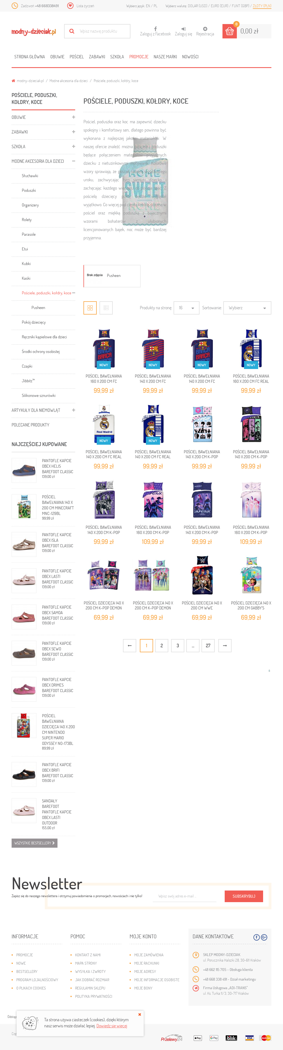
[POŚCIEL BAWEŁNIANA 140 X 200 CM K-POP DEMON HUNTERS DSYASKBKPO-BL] (202, 500)
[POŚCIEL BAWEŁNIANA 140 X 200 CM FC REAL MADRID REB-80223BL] (103, 424)
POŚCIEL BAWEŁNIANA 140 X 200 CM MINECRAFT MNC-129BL (58, 505)
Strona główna (29, 56)
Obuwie (57, 56)
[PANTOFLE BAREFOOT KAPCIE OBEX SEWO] (24, 653)
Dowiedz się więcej (111, 1025)
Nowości (190, 56)
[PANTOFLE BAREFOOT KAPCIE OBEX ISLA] (24, 544)
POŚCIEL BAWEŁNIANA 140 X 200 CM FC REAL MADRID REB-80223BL (104, 457)
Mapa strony (86, 963)
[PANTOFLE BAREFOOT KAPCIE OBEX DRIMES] (24, 689)
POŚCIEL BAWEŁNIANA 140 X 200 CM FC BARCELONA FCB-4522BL (153, 381)
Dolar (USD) (198, 5)
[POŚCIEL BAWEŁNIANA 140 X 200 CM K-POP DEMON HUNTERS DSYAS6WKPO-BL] (250, 424)
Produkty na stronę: (156, 307)
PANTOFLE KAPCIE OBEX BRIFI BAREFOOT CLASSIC (57, 770)
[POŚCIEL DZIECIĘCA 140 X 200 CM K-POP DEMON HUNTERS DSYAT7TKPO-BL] (152, 575)
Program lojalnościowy (37, 979)
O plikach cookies (31, 988)
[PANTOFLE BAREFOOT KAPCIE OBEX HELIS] (24, 470)
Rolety (27, 219)
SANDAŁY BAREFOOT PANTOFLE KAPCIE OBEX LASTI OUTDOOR (57, 812)
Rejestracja (205, 33)
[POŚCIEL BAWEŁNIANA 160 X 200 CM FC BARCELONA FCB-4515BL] (103, 348)
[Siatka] (90, 308)
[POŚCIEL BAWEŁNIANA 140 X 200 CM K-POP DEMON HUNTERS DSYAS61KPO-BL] (103, 500)
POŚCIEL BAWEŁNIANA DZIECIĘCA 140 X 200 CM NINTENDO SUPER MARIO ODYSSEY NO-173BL (58, 729)
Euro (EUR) (220, 5)
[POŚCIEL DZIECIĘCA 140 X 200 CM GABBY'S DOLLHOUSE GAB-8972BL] (250, 575)
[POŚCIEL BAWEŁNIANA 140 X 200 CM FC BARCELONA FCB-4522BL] (152, 348)
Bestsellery (26, 971)
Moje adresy (145, 971)
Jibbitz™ (28, 380)
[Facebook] (256, 937)
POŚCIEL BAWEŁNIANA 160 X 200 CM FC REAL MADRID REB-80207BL (251, 381)
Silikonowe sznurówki (39, 395)
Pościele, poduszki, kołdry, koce (46, 292)
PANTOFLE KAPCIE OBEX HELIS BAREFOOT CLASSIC (57, 466)
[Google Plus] (264, 937)
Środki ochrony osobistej (41, 351)
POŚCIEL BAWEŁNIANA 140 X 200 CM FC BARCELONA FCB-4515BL (202, 381)
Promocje (138, 56)
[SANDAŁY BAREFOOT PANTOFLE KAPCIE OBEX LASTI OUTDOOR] (24, 810)
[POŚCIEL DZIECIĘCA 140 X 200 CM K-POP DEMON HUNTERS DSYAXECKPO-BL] (103, 575)
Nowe (21, 963)
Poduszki (29, 190)
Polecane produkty (30, 425)
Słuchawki (30, 175)
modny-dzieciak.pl (30, 80)
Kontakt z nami (88, 954)
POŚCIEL (77, 56)
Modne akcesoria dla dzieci (68, 80)
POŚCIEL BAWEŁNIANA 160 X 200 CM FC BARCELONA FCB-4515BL (104, 381)
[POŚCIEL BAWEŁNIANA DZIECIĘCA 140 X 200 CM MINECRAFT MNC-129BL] (24, 506)
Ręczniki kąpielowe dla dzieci (44, 336)
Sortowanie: (212, 307)
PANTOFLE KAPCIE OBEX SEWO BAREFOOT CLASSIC (57, 648)
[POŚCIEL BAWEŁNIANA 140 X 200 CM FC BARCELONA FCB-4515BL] (202, 348)
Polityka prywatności (93, 996)
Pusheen (38, 307)
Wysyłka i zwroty (90, 971)
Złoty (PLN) (262, 5)
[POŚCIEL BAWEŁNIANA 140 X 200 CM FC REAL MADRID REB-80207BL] (152, 424)
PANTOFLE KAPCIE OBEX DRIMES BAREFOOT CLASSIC (57, 685)
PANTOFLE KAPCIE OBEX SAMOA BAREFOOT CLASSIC (57, 612)
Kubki (26, 263)
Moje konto (143, 936)
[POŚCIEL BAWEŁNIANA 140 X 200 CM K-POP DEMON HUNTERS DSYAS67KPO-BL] (202, 424)
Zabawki (97, 56)
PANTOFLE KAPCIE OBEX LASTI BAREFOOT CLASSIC (57, 576)
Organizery (30, 205)
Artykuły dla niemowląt (36, 410)
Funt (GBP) (241, 5)
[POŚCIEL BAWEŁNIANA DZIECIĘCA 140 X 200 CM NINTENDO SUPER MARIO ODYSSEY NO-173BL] (24, 725)
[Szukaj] (71, 31)
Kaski (26, 278)
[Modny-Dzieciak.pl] (34, 32)
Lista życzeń (85, 5)
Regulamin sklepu (90, 988)
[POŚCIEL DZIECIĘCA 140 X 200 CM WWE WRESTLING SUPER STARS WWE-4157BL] (202, 575)
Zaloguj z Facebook (155, 31)
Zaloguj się (183, 33)
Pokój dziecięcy (34, 322)
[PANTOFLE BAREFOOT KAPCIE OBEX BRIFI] (24, 774)
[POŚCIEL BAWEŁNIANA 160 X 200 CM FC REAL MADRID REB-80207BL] (250, 348)
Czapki (27, 366)
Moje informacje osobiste (156, 979)
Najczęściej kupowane (39, 444)
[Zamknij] (139, 1014)
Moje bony (143, 988)
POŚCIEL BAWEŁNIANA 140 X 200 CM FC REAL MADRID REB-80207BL (153, 457)
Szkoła (117, 56)
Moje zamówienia (149, 954)
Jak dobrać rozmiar (92, 979)
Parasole (29, 234)
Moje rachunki (146, 963)
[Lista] (106, 308)
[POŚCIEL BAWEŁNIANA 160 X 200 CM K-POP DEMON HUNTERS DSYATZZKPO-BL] (250, 500)
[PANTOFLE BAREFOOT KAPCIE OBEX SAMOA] (24, 616)
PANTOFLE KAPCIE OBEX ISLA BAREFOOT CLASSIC (57, 540)
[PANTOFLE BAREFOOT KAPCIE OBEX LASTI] (24, 580)
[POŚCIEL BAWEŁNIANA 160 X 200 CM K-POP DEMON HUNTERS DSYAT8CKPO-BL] (152, 500)
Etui (25, 249)
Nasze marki (165, 56)
